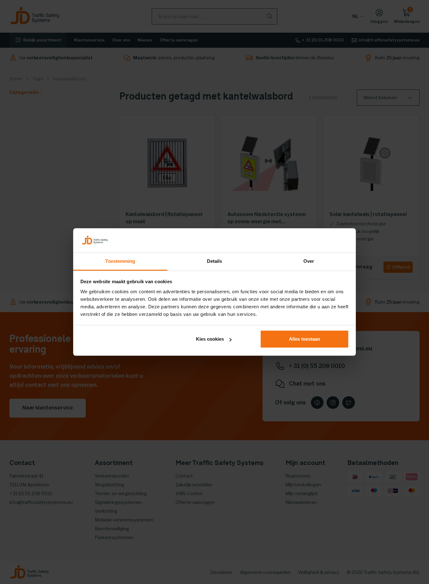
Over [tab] (308, 261)
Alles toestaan (304, 339)
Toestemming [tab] (120, 261)
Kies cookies (210, 339)
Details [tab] (214, 261)
